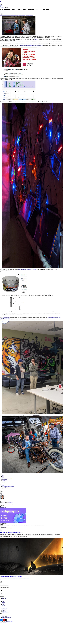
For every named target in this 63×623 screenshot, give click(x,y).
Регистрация (4, 598)
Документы (3, 610)
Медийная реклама (5, 615)
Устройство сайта (4, 608)
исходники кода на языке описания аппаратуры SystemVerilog (27, 269)
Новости (3, 602)
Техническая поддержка (8, 621)
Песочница (3, 605)
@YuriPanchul (11, 502)
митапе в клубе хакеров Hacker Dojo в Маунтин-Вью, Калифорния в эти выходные (31, 45)
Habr (5, 622)
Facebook (1, 507)
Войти (3, 597)
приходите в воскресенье (6, 317)
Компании (3, 603)
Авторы (3, 604)
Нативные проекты (5, 616)
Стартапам (3, 618)
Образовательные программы (6, 617)
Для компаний (4, 609)
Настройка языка (3, 621)
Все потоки (3, 0)
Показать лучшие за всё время (5, 587)
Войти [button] (1, 5)
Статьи (3, 601)
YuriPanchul (2, 7)
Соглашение (4, 611)
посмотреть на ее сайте (36, 415)
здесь (13, 271)
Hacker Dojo (2, 319)
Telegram (4, 507)
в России (36, 39)
